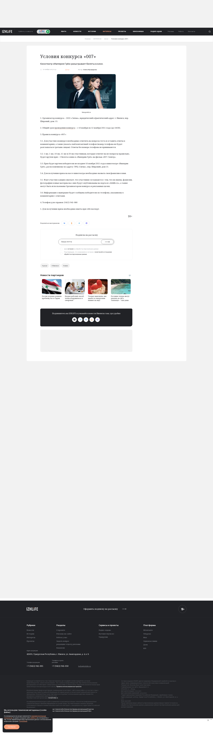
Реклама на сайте (64, 634)
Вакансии (60, 648)
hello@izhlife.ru (84, 666)
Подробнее (23, 721)
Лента (63, 31)
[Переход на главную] (7, 31)
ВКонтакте (148, 630)
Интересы (31, 637)
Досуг (67, 69)
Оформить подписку (100, 609)
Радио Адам (156, 31)
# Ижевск (55, 266)
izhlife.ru (34, 718)
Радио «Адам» (105, 630)
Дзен (145, 644)
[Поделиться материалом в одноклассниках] (71, 223)
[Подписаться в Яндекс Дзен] (74, 319)
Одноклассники (150, 641)
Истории (30, 634)
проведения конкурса (64, 128)
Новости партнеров (52, 275)
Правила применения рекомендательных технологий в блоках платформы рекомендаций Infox (59, 711)
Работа (180, 31)
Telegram (147, 634)
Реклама (171, 31)
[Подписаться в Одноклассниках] (91, 319)
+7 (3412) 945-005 (35, 666)
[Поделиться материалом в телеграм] (79, 223)
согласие (70, 249)
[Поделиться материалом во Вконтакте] (64, 223)
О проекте (60, 630)
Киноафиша (138, 31)
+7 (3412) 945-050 (60, 666)
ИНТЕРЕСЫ (107, 31)
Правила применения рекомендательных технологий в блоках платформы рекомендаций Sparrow (60, 709)
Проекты (30, 641)
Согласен (12, 727)
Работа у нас (61, 637)
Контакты (191, 31)
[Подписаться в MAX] (97, 319)
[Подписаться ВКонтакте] (86, 319)
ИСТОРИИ (92, 31)
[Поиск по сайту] (209, 31)
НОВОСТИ (77, 31)
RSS (144, 648)
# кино (65, 266)
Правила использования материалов (68, 686)
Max (145, 637)
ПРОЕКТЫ (122, 31)
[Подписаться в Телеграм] (80, 319)
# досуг (44, 266)
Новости (30, 630)
